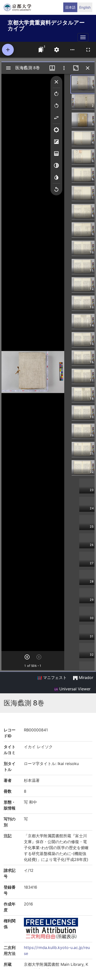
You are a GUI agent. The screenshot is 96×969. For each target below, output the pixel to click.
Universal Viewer (74, 688)
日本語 (70, 7)
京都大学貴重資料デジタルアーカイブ (46, 24)
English (85, 7)
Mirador (85, 677)
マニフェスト (54, 677)
